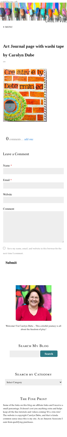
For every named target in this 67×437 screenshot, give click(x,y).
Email (7, 180)
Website (7, 194)
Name (7, 165)
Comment (8, 208)
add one (28, 139)
